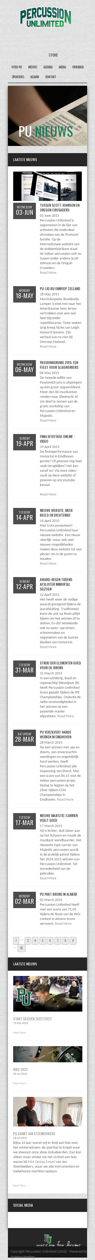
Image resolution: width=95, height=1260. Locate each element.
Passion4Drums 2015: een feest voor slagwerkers (59, 365)
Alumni (34, 76)
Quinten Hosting (23, 1257)
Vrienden (77, 67)
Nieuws (32, 67)
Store (53, 54)
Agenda (47, 67)
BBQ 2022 (20, 1069)
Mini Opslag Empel (41, 1162)
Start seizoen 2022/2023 (32, 1018)
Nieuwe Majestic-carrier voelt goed (59, 818)
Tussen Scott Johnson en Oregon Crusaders (59, 207)
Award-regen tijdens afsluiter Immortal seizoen (56, 584)
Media (62, 67)
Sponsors (18, 76)
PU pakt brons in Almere (58, 894)
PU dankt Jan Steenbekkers (34, 1133)
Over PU (16, 67)
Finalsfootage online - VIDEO (57, 438)
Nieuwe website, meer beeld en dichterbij (56, 512)
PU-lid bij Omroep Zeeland (60, 288)
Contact (50, 76)
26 (21, 948)
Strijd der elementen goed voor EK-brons (60, 665)
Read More (48, 273)
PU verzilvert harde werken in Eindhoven (55, 734)
